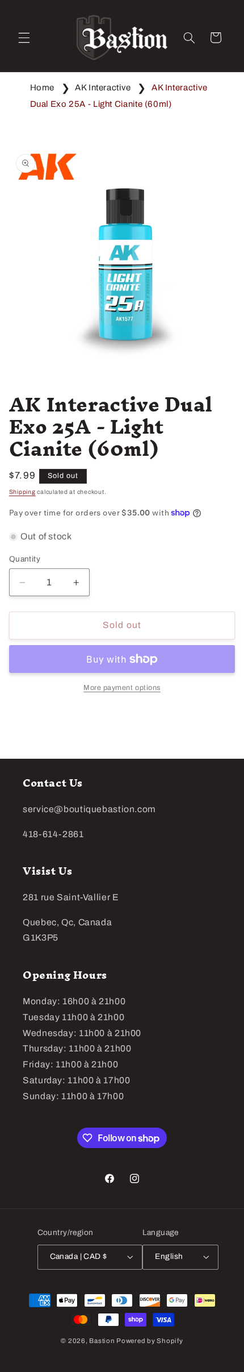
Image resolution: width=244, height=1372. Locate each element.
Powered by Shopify (149, 1340)
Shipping (22, 492)
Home (42, 87)
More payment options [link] (122, 688)
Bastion (102, 1340)
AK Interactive (103, 87)
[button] (24, 37)
